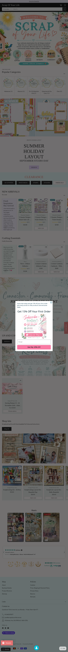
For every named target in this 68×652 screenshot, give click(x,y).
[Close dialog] (51, 302)
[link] (34, 326)
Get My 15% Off (34, 347)
